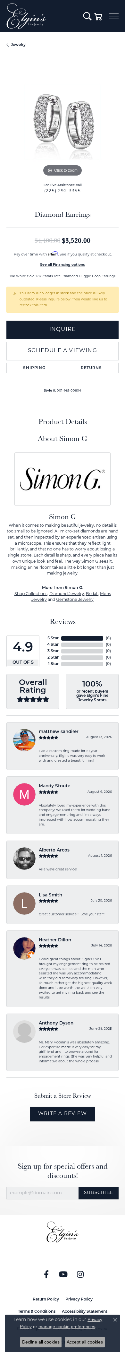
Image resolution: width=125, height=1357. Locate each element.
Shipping (34, 368)
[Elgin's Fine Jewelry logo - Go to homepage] (41, 16)
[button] (87, 16)
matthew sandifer (59, 732)
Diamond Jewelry (66, 594)
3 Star (53, 651)
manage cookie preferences (66, 1326)
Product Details (62, 421)
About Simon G (62, 438)
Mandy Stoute (54, 786)
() (108, 638)
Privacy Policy (79, 1299)
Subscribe (98, 1193)
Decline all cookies (41, 1341)
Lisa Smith (50, 895)
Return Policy (46, 1299)
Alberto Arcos (54, 850)
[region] (62, 122)
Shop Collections (30, 594)
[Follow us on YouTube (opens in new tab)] (63, 1274)
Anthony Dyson (56, 1023)
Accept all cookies (85, 1341)
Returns (91, 368)
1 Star (53, 664)
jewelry (18, 45)
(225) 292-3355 (62, 191)
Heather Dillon (55, 940)
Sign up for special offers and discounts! (63, 1171)
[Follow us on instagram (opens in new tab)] (80, 1274)
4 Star (53, 645)
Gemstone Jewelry (75, 600)
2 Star (53, 658)
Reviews (63, 621)
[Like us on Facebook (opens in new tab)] (46, 1274)
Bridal (92, 594)
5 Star (53, 638)
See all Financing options (62, 265)
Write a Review (62, 1113)
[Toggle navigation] (114, 16)
